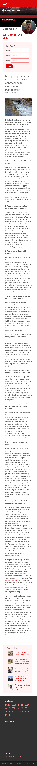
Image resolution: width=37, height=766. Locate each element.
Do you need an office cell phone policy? (22, 670)
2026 (7, 704)
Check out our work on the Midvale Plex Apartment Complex (22, 661)
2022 (7, 708)
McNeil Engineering (12, 580)
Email (8, 50)
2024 (20, 704)
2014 (7, 714)
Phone (8, 60)
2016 (20, 711)
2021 (14, 708)
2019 (27, 708)
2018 (7, 711)
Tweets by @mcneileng (13, 756)
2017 (14, 711)
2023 (27, 704)
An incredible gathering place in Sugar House (21, 678)
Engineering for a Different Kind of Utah (22, 653)
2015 (27, 711)
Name (8, 55)
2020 (20, 708)
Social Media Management (20, 763)
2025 (14, 704)
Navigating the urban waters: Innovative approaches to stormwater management (17, 82)
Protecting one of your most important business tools (22, 687)
